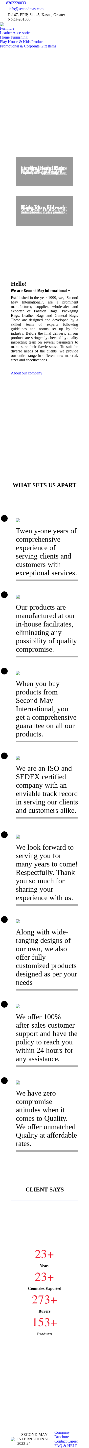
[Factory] (44, 416)
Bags (55, 173)
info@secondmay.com (26, 9)
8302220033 (16, 3)
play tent (60, 212)
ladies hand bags (54, 173)
